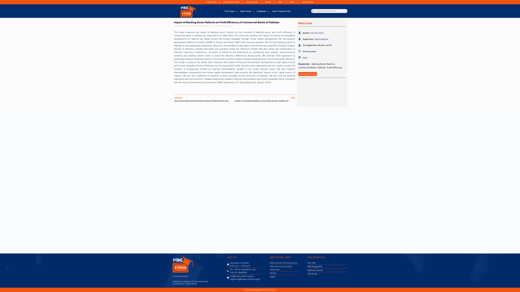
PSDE (280, 2)
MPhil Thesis (245, 11)
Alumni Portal (307, 2)
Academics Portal (231, 2)
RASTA (268, 2)
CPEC (292, 2)
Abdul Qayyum (321, 39)
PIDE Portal (211, 2)
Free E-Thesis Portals (281, 11)
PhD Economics (309, 51)
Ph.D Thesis (229, 11)
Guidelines (261, 11)
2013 (305, 58)
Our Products (252, 2)
